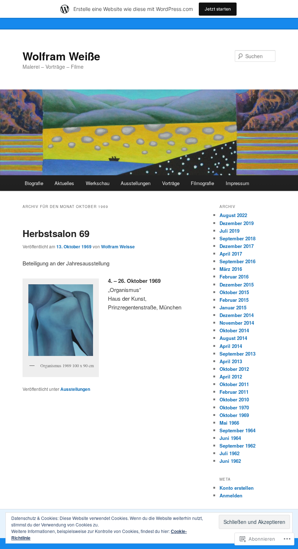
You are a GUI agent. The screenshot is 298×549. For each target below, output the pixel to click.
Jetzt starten (218, 9)
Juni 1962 (230, 460)
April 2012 (231, 376)
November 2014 (237, 322)
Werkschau (97, 183)
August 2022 (233, 215)
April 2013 (231, 361)
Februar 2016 (234, 276)
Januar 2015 (233, 307)
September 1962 (237, 445)
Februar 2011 (234, 391)
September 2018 (237, 238)
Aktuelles (64, 183)
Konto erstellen (237, 487)
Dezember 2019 (237, 223)
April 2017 (231, 253)
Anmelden (231, 495)
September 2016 (237, 261)
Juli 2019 (229, 230)
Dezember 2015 (237, 284)
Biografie (34, 183)
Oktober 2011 (234, 384)
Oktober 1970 (234, 407)
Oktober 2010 (234, 399)
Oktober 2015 (234, 292)
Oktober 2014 (234, 330)
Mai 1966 (229, 422)
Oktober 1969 (234, 415)
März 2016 (231, 268)
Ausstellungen (135, 183)
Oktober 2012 (234, 368)
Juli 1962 (229, 453)
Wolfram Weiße (61, 56)
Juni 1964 (230, 437)
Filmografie (202, 183)
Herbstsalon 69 (56, 233)
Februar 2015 (234, 299)
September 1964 (237, 430)
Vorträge (171, 183)
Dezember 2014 (237, 315)
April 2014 (231, 345)
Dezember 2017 (237, 246)
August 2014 (233, 337)
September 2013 (237, 353)
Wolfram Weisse (118, 246)
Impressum (237, 183)
